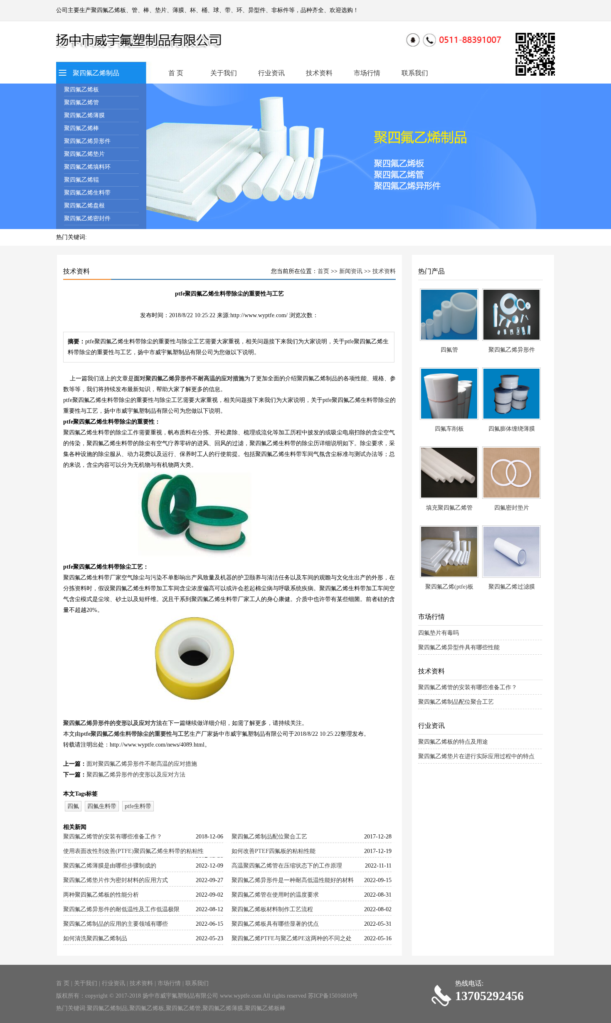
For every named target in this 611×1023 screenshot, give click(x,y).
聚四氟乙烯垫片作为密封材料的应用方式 (115, 880)
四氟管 (449, 350)
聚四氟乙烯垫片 (84, 154)
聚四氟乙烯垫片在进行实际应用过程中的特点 (476, 756)
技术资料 (319, 72)
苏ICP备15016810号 (333, 996)
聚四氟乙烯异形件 (87, 141)
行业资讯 (271, 72)
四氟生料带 (101, 806)
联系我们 (415, 72)
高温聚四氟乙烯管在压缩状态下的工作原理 (287, 866)
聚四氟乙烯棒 (81, 128)
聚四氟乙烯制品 (96, 72)
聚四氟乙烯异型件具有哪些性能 (459, 647)
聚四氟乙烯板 (81, 89)
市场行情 (367, 72)
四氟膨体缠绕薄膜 (511, 429)
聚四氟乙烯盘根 (84, 205)
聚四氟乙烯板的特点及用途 (453, 742)
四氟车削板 (449, 429)
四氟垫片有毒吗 (438, 633)
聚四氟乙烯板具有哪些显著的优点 (275, 924)
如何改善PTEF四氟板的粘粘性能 (273, 851)
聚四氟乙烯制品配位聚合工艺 (269, 836)
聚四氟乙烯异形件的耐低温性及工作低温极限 (121, 909)
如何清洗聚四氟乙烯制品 (95, 938)
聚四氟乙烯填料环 (87, 167)
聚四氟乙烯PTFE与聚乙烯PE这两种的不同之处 (292, 938)
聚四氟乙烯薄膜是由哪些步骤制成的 (109, 866)
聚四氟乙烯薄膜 (84, 115)
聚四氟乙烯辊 (81, 180)
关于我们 (223, 72)
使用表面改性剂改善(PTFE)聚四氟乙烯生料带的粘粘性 (133, 851)
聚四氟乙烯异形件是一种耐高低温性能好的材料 (293, 880)
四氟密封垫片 (511, 508)
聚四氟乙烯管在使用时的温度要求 (275, 895)
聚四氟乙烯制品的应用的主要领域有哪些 (115, 924)
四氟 (73, 806)
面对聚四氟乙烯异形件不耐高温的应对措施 (189, 378)
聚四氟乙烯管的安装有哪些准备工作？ (112, 836)
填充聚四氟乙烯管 (449, 508)
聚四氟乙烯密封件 (87, 218)
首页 (323, 271)
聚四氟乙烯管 (81, 102)
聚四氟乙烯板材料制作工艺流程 (272, 909)
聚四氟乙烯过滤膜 (511, 587)
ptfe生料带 (138, 806)
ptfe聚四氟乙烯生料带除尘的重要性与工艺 (135, 734)
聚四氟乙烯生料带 (87, 193)
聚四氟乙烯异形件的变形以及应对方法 (112, 723)
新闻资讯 (350, 271)
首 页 (175, 72)
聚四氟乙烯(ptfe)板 (449, 587)
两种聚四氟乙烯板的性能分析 (101, 895)
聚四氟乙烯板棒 (265, 1008)
